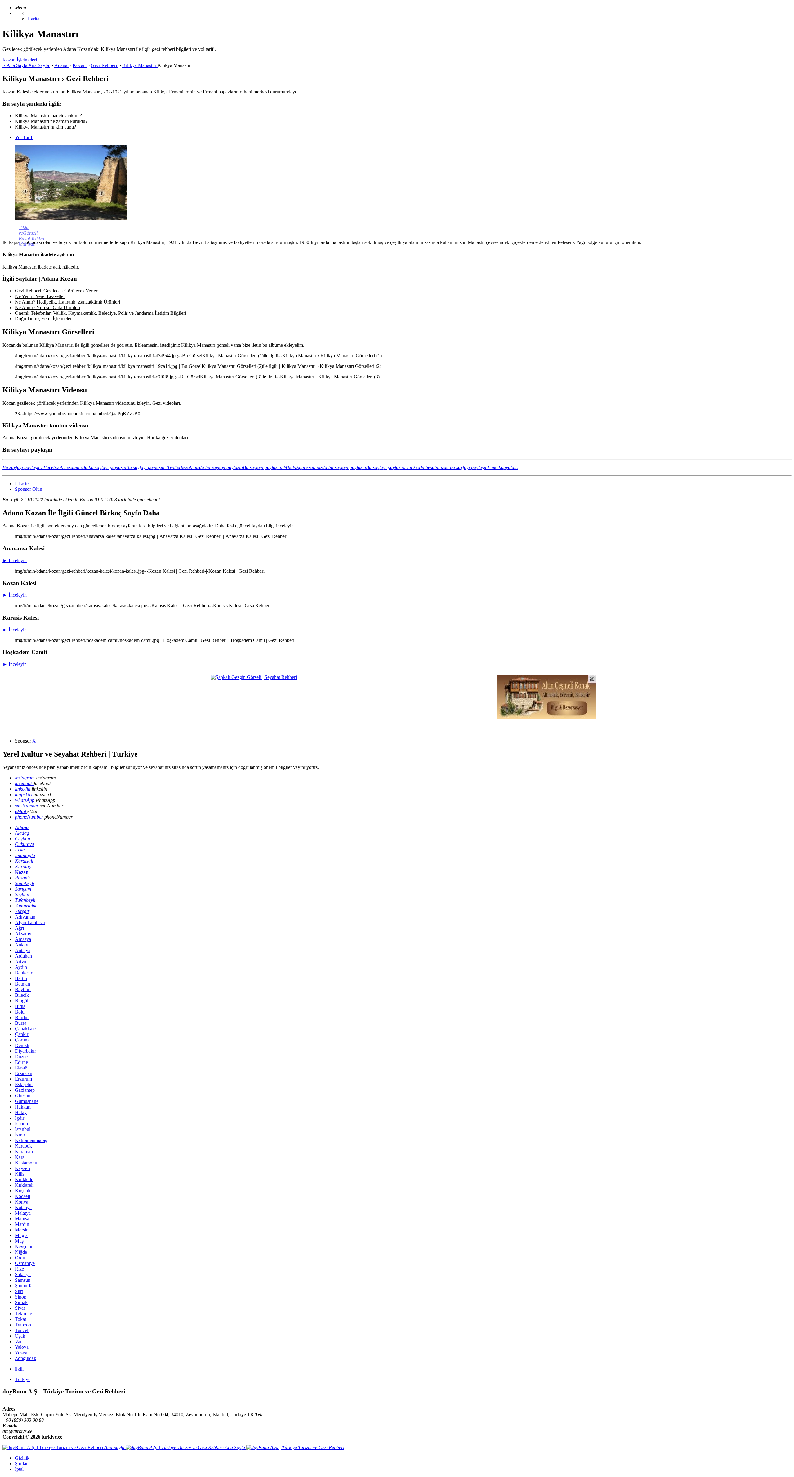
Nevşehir (24, 1246)
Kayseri (22, 1168)
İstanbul (22, 1129)
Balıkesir (23, 972)
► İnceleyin (14, 560)
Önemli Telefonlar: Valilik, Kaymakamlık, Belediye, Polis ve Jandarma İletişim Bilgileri (100, 313)
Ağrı (19, 928)
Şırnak (21, 1302)
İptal (19, 1469)
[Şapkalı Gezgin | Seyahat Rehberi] (254, 677)
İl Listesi (23, 483)
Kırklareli (24, 1185)
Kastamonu (26, 1162)
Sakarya (23, 1274)
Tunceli (22, 1330)
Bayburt (23, 989)
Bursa (20, 1023)
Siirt (19, 1291)
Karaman (24, 1151)
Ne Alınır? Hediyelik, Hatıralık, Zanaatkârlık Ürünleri (67, 302)
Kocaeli (22, 1196)
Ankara (22, 944)
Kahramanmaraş (31, 1140)
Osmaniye (25, 1263)
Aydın (21, 967)
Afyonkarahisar (30, 922)
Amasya (23, 939)
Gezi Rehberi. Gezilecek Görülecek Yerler (56, 290)
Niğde (21, 1252)
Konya (21, 1201)
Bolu (20, 1011)
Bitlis (20, 1006)
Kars (19, 1157)
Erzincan (23, 1073)
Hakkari (23, 1106)
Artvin (21, 961)
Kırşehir (23, 1190)
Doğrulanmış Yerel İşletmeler (43, 318)
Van (19, 1341)
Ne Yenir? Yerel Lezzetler (40, 296)
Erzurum (23, 1079)
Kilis (19, 1174)
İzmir (20, 1134)
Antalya (22, 950)
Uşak (20, 1336)
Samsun (22, 1280)
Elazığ (21, 1067)
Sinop (20, 1296)
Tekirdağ (23, 1313)
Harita (33, 18)
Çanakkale (25, 1028)
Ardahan (23, 956)
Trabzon (23, 1324)
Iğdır (19, 1118)
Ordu (20, 1257)
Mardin (22, 1224)
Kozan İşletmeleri (19, 59)
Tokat (20, 1319)
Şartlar (21, 1463)
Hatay (21, 1112)
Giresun (22, 1095)
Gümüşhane (26, 1101)
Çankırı (22, 1034)
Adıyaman (25, 916)
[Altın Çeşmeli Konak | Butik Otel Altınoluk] (546, 717)
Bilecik (22, 995)
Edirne (21, 1062)
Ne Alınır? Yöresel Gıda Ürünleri (47, 307)
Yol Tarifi (24, 137)
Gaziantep (25, 1090)
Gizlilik (22, 1458)
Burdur (22, 1017)
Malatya (23, 1213)
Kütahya (23, 1207)
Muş (19, 1241)
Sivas (20, 1308)
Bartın (21, 978)
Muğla (21, 1235)
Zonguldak (25, 1358)
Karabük (23, 1146)
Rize (19, 1268)
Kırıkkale (24, 1179)
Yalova (22, 1347)
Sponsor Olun (28, 489)
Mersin (22, 1229)
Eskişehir (24, 1084)
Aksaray (23, 933)
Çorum (22, 1039)
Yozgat (22, 1352)
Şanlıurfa (24, 1285)
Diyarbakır (25, 1051)
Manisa (22, 1218)
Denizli (22, 1045)
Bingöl (21, 1000)
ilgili (19, 1368)
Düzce (21, 1056)
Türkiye (22, 1379)
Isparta (21, 1123)
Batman (22, 984)
